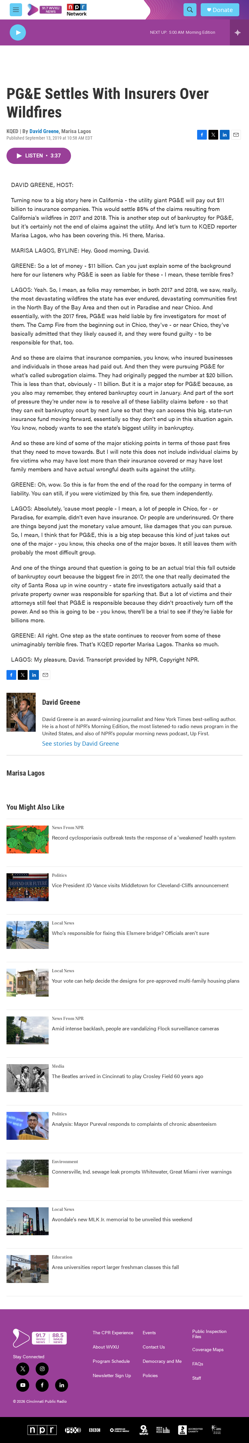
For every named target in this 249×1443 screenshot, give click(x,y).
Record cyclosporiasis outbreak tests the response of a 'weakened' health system (144, 837)
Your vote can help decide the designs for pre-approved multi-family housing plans (146, 980)
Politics (59, 875)
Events (149, 1332)
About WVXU (106, 1347)
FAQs (197, 1363)
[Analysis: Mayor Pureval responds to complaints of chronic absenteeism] (27, 1126)
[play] (18, 32)
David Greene (44, 131)
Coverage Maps (208, 1349)
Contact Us (154, 1347)
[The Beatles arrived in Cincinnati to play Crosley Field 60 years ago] (27, 1078)
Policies (150, 1375)
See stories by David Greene (80, 743)
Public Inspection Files (209, 1334)
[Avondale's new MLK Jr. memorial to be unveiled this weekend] (27, 1221)
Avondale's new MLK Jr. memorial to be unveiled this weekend (122, 1219)
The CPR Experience (113, 1332)
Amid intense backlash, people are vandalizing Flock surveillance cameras (135, 1028)
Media (58, 1066)
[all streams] (239, 32)
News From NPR (68, 827)
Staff (196, 1378)
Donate (223, 9)
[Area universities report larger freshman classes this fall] (27, 1269)
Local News (63, 923)
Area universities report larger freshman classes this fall (115, 1267)
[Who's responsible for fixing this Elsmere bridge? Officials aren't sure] (27, 935)
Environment (65, 1161)
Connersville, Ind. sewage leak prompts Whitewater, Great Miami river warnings (142, 1171)
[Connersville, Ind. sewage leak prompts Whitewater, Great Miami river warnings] (27, 1174)
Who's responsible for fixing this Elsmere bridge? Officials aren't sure (130, 933)
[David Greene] (21, 712)
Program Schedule (111, 1361)
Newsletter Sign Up (112, 1375)
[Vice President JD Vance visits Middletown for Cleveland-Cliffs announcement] (27, 887)
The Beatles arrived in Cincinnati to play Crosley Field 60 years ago (127, 1076)
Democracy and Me (162, 1361)
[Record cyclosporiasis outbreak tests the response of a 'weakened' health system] (27, 839)
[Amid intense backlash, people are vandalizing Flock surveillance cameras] (27, 1030)
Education (62, 1257)
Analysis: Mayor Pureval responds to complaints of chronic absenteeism (134, 1123)
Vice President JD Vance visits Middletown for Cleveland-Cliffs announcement (140, 885)
